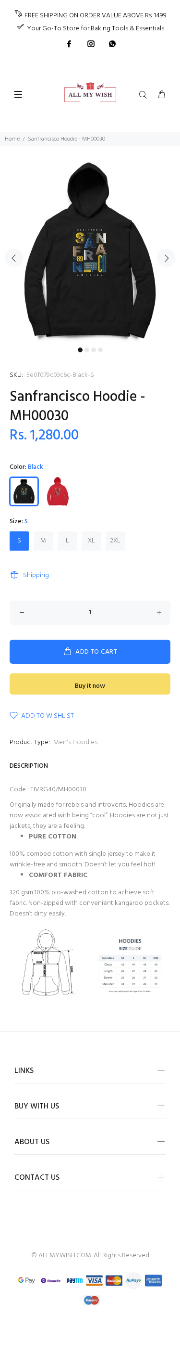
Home (12, 139)
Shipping (36, 575)
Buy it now (90, 686)
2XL (115, 540)
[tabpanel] (90, 252)
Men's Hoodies (75, 742)
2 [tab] (86, 350)
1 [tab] (80, 350)
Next (166, 258)
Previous (14, 258)
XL (91, 540)
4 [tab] (100, 350)
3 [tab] (93, 350)
